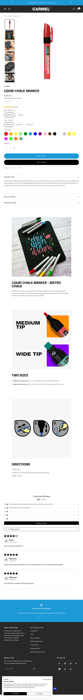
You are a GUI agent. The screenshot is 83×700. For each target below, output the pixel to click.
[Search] (9, 9)
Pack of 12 (30, 124)
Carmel (7, 86)
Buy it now (41, 162)
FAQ (31, 634)
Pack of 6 (19, 124)
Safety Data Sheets (36, 641)
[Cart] (78, 9)
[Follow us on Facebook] (59, 663)
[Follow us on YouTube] (59, 669)
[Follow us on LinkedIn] (70, 669)
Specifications (10, 203)
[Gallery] (41, 51)
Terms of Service (35, 638)
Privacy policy (47, 679)
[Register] (34, 668)
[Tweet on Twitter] (16, 168)
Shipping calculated (9, 98)
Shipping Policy (35, 648)
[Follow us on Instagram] (70, 663)
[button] (8, 107)
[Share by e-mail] (19, 168)
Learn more (51, 2)
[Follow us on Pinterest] (76, 663)
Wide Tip (20, 115)
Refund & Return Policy (37, 652)
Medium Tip (9, 115)
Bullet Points (10, 197)
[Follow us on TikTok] (65, 669)
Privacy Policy (34, 645)
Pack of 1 (8, 124)
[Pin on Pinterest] (12, 168)
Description (9, 177)
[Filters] (6, 529)
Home (5, 16)
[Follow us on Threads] (65, 663)
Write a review (41, 523)
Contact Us (33, 631)
